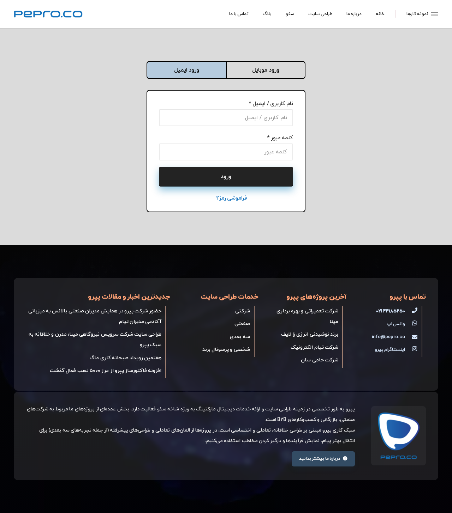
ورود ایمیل (186, 70)
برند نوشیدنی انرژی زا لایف (309, 334)
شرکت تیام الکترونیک (314, 347)
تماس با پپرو (407, 297)
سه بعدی (240, 337)
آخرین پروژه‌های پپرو (316, 297)
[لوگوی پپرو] (48, 14)
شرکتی (242, 311)
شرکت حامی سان (319, 360)
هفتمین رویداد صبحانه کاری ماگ (125, 358)
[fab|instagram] (411, 349)
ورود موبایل (265, 70)
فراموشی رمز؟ (231, 198)
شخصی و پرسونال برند (226, 349)
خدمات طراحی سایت (229, 297)
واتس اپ (396, 323)
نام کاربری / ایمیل (272, 104)
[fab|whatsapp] (411, 324)
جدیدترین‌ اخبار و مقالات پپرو (129, 297)
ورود (226, 177)
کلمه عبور (282, 138)
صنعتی (242, 324)
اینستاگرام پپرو (390, 349)
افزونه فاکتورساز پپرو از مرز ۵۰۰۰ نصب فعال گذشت (105, 370)
